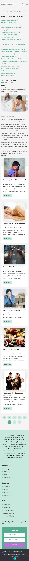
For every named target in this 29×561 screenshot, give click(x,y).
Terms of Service (8, 510)
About (5, 471)
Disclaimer (6, 504)
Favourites (6, 477)
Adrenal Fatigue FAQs (8, 73)
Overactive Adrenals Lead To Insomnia (13, 49)
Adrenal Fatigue (6, 25)
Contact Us (6, 492)
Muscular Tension (20, 51)
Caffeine (15, 34)
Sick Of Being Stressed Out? (10, 68)
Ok (15, 558)
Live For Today (19, 58)
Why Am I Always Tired (8, 22)
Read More (7, 195)
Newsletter (6, 486)
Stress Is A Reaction (7, 54)
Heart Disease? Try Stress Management (13, 44)
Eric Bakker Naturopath (11, 10)
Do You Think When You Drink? (11, 39)
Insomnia (4, 46)
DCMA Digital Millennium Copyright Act (14, 522)
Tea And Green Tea (7, 37)
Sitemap (6, 489)
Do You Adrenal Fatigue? (9, 20)
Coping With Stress (7, 71)
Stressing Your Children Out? (10, 66)
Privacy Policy (20, 451)
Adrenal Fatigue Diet (18, 25)
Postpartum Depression (16, 42)
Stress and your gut (7, 51)
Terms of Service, (10, 451)
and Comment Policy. (11, 453)
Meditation (4, 42)
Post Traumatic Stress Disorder (11, 32)
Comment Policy (8, 516)
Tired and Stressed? (7, 58)
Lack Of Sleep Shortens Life (9, 56)
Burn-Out (4, 27)
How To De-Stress (14, 27)
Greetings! (6, 469)
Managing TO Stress (7, 30)
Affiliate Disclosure (9, 513)
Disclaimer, (18, 448)
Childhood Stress (6, 34)
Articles (23, 10)
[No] (27, 555)
